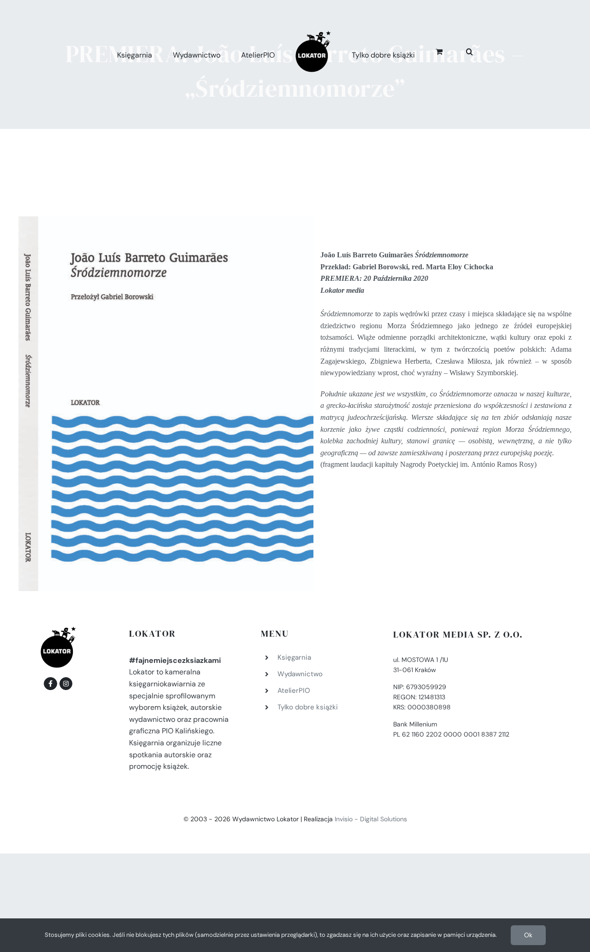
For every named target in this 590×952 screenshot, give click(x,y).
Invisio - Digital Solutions (371, 819)
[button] (459, 50)
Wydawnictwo (300, 674)
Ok (528, 935)
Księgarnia (294, 657)
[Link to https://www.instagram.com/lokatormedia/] (65, 683)
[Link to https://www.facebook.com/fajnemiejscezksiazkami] (50, 683)
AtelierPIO (293, 690)
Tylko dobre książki (307, 707)
